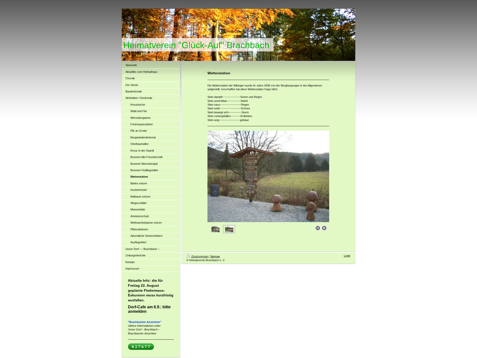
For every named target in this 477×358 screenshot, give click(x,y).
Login (347, 255)
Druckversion (200, 256)
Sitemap (215, 256)
